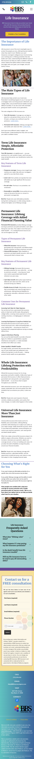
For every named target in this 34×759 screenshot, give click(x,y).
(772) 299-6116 (17, 677)
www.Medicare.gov (6, 731)
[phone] (26, 2)
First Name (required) (10, 598)
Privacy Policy (24, 719)
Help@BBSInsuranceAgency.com (17, 684)
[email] (22, 2)
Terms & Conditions (11, 719)
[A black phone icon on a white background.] (3, 10)
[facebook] (30, 2)
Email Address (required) (11, 611)
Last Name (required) (10, 605)
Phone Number (9, 618)
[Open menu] (31, 9)
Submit (8, 632)
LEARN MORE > (15, 121)
